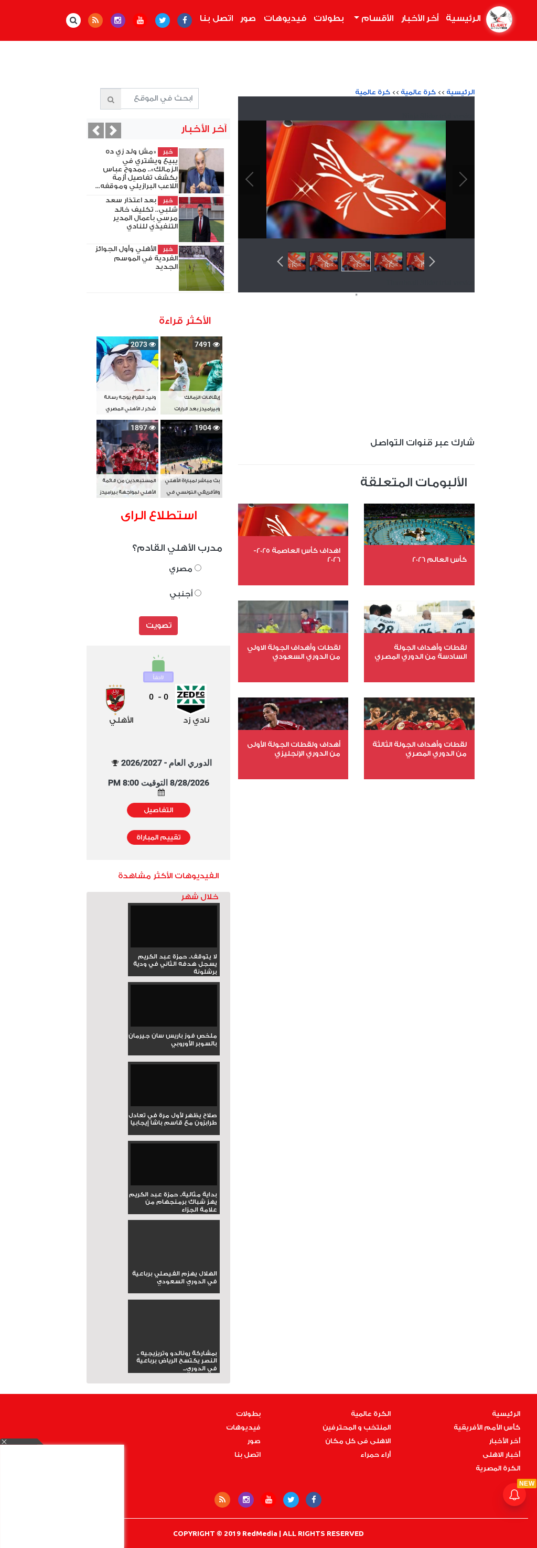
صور (248, 18)
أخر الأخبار (419, 18)
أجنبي (182, 594)
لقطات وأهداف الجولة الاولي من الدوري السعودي (293, 652)
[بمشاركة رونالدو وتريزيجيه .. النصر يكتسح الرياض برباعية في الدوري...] (174, 1342)
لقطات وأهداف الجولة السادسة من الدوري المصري (420, 652)
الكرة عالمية (371, 1414)
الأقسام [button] (376, 18)
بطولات (329, 18)
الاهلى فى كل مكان (358, 1441)
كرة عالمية (418, 92)
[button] (96, 130)
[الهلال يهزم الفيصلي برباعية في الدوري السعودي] (174, 1262)
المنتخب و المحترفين (357, 1427)
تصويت (158, 626)
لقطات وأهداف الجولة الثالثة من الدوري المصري (419, 748)
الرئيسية (461, 18)
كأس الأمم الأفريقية (487, 1427)
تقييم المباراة (158, 837)
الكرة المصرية (498, 1468)
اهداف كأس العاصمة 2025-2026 (296, 555)
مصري (182, 568)
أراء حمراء (375, 1454)
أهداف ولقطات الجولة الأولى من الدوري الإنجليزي (293, 748)
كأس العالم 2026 (439, 559)
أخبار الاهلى (501, 1454)
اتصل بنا (216, 18)
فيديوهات (285, 18)
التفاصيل (158, 810)
